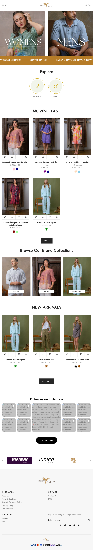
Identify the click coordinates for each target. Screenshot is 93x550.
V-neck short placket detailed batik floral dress (15, 223)
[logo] (46, 5)
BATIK (16, 291)
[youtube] (69, 525)
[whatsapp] (74, 525)
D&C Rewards (7, 508)
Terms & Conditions (9, 499)
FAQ (50, 499)
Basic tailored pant (15, 359)
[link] (22, 33)
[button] (3, 5)
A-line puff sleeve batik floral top (15, 162)
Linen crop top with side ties (77, 359)
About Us (5, 496)
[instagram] (65, 525)
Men (3, 521)
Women (5, 518)
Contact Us (52, 496)
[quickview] (12, 157)
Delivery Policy (7, 505)
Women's (37, 96)
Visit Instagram (46, 440)
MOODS (77, 291)
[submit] (88, 520)
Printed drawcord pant (46, 222)
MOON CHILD (46, 291)
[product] (5, 157)
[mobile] (79, 525)
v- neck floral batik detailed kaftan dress (77, 163)
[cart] (89, 5)
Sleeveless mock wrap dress (46, 359)
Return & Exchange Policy (12, 502)
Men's (55, 96)
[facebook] (60, 525)
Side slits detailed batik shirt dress (46, 163)
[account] (86, 5)
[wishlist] (19, 157)
